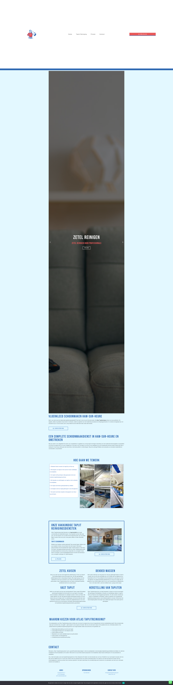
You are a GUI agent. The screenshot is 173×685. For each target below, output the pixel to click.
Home (70, 34)
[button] (50, 242)
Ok (123, 682)
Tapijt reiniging (81, 34)
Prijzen (93, 34)
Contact (102, 34)
